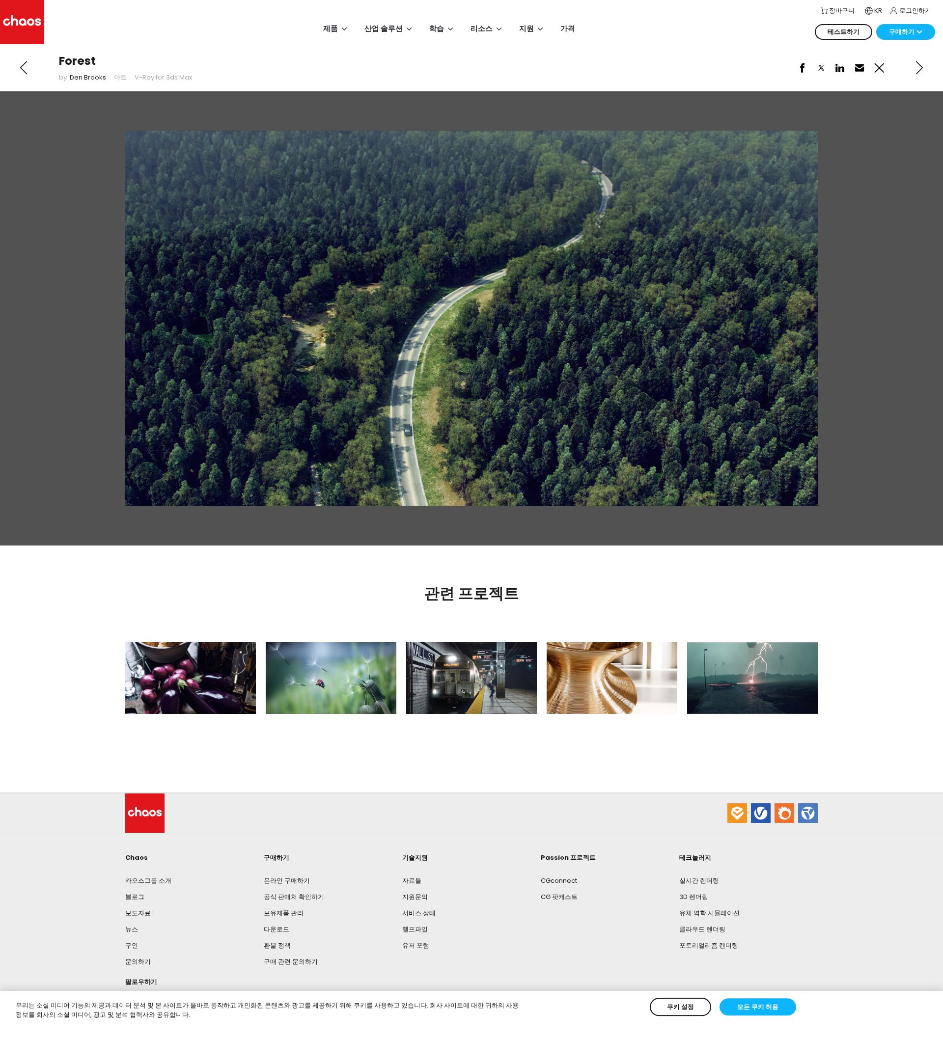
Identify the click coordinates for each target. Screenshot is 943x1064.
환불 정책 (277, 945)
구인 (131, 945)
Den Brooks (88, 77)
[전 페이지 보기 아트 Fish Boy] (23, 67)
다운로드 (276, 929)
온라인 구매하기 (287, 880)
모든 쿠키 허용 (757, 1006)
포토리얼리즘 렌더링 (708, 945)
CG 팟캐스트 (559, 896)
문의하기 (138, 961)
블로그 (134, 896)
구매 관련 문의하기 (291, 961)
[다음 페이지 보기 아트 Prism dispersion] (919, 67)
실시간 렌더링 (699, 880)
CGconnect (559, 880)
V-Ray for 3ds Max (163, 77)
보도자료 (138, 913)
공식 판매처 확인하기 (294, 896)
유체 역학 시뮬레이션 (709, 913)
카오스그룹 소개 (148, 880)
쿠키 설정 (680, 1006)
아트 (120, 77)
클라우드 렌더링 (702, 929)
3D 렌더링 (693, 896)
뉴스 (131, 929)
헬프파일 (415, 929)
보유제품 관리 (284, 913)
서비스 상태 (419, 913)
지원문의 (415, 896)
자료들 (411, 880)
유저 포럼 (415, 945)
